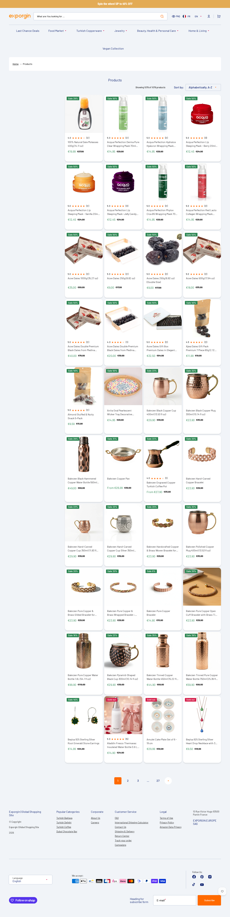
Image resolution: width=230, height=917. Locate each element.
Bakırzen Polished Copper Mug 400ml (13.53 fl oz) (200, 548)
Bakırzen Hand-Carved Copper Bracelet (198, 480)
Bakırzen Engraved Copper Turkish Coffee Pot (161, 484)
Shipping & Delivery (124, 831)
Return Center (122, 836)
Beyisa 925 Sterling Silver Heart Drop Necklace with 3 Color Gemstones (200, 741)
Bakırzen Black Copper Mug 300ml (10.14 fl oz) (200, 412)
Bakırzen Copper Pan (118, 478)
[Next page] (168, 780)
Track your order (123, 840)
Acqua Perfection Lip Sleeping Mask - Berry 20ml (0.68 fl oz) (200, 144)
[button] (209, 16)
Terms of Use (166, 818)
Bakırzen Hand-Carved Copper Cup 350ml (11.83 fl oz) (82, 548)
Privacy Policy (167, 822)
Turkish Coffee (63, 827)
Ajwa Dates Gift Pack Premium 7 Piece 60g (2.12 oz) (200, 348)
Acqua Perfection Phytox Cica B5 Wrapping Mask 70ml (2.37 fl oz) (162, 212)
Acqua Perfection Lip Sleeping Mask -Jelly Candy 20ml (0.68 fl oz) (121, 212)
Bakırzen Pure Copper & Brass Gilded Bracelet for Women (81, 612)
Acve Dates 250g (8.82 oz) (121, 278)
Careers (95, 822)
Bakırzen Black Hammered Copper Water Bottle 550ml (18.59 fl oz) (82, 480)
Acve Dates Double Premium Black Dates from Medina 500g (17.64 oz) (122, 348)
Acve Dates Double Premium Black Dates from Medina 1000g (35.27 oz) (83, 348)
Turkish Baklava (64, 818)
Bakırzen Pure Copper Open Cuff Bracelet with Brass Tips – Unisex (202, 612)
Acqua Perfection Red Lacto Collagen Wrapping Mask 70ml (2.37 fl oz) (201, 212)
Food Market (56, 30)
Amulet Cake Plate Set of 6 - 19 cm (162, 741)
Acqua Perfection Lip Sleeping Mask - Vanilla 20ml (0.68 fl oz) (83, 212)
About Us (95, 818)
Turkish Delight (64, 822)
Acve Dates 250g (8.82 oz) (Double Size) (160, 280)
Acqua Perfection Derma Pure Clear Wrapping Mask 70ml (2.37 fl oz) (123, 144)
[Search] (162, 16)
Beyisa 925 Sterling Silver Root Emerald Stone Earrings (83, 741)
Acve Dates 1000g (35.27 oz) (83, 278)
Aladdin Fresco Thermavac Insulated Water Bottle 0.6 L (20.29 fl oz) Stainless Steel (122, 745)
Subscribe (209, 900)
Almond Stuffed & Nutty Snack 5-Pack (81, 416)
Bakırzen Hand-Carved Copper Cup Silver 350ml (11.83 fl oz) (120, 548)
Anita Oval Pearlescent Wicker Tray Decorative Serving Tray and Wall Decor (122, 412)
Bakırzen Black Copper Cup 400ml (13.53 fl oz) (161, 412)
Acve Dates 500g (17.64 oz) (200, 278)
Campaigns (120, 845)
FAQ (178, 16)
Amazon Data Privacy (170, 827)
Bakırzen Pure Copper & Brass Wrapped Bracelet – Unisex (121, 612)
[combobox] (100, 16)
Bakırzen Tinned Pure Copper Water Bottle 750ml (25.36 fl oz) (202, 677)
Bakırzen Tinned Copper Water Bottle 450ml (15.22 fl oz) (161, 677)
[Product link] (84, 128)
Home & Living (197, 30)
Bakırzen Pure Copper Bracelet (158, 612)
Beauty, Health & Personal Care (156, 30)
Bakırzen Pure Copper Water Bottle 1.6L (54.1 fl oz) (83, 677)
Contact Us (120, 827)
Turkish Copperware (89, 30)
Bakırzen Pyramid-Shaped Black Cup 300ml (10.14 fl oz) (122, 677)
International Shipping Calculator (131, 822)
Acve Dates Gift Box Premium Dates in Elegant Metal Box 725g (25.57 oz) (161, 348)
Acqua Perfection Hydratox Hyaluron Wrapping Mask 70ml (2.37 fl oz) (161, 144)
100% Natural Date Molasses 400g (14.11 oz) (83, 143)
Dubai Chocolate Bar (66, 831)
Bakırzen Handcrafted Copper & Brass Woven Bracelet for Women (163, 548)
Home (16, 64)
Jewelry (119, 30)
